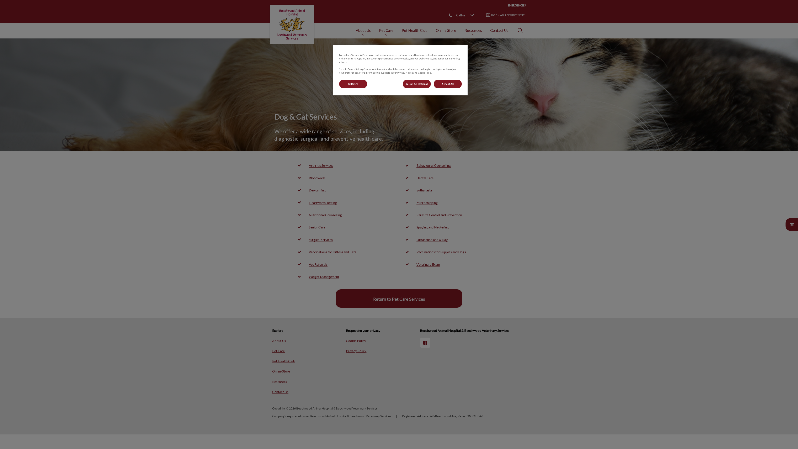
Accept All (448, 84)
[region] (400, 70)
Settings (353, 84)
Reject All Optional (417, 84)
